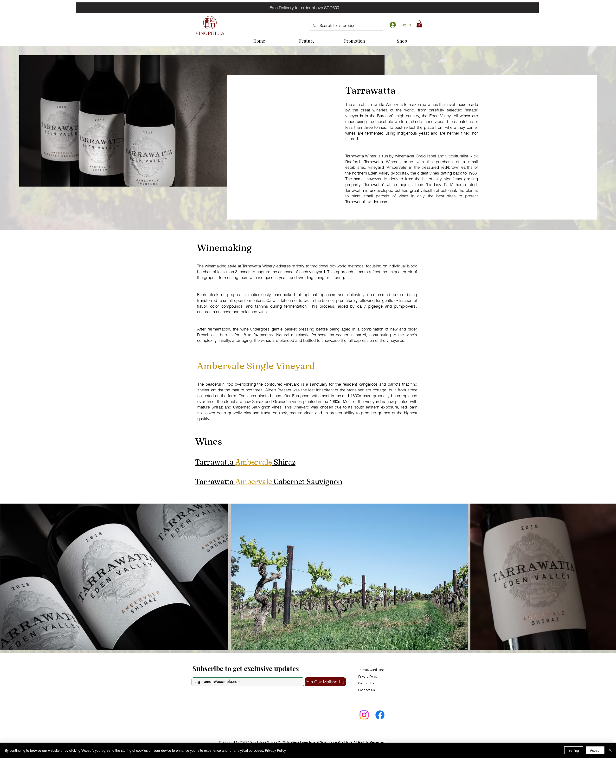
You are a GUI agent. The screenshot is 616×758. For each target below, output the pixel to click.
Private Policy (367, 676)
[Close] (610, 750)
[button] (419, 23)
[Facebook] (380, 715)
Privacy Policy (275, 750)
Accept (595, 750)
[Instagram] (364, 715)
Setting (573, 750)
